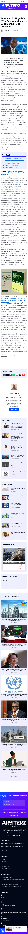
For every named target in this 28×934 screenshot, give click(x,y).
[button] (26, 6)
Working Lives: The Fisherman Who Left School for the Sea (17, 456)
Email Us (3, 897)
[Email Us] (1, 895)
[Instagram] (17, 835)
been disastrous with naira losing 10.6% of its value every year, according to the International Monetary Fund (13, 300)
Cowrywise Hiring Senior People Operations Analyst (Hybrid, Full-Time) (14, 770)
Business (5, 580)
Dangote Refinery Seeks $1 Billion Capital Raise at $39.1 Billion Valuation (14, 720)
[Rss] (26, 1)
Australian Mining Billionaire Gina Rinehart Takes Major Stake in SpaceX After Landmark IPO (14, 670)
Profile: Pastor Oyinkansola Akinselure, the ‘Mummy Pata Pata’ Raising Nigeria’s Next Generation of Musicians (17, 425)
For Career (3, 925)
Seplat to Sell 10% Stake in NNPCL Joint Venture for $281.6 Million (18, 488)
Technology (6, 585)
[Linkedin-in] (23, 1)
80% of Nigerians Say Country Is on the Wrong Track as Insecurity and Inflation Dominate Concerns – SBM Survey (14, 645)
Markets (5, 583)
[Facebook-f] (19, 1)
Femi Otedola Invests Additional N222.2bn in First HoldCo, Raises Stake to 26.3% (18, 534)
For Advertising (4, 918)
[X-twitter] (21, 1)
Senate (16, 184)
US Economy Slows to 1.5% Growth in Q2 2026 (17, 496)
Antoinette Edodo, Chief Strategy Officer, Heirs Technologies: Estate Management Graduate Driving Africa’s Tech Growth (17, 436)
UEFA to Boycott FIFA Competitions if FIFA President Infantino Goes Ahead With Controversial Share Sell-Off (17, 505)
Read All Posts (14, 409)
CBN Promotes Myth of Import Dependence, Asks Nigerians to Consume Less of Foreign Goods (14, 173)
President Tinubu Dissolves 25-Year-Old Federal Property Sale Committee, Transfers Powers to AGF (18, 515)
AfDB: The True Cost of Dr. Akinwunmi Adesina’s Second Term (17, 464)
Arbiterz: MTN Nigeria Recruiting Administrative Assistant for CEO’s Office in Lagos (18, 525)
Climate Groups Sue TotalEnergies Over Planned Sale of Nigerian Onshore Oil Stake (14, 620)
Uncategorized (5, 15)
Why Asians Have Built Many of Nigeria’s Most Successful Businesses (18, 473)
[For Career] (1, 923)
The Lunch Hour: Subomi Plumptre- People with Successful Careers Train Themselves (16, 447)
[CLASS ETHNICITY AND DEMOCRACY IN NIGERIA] (14, 294)
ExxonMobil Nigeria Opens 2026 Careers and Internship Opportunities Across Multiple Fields (14, 745)
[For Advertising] (1, 916)
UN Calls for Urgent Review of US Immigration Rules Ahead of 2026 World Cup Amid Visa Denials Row (14, 695)
